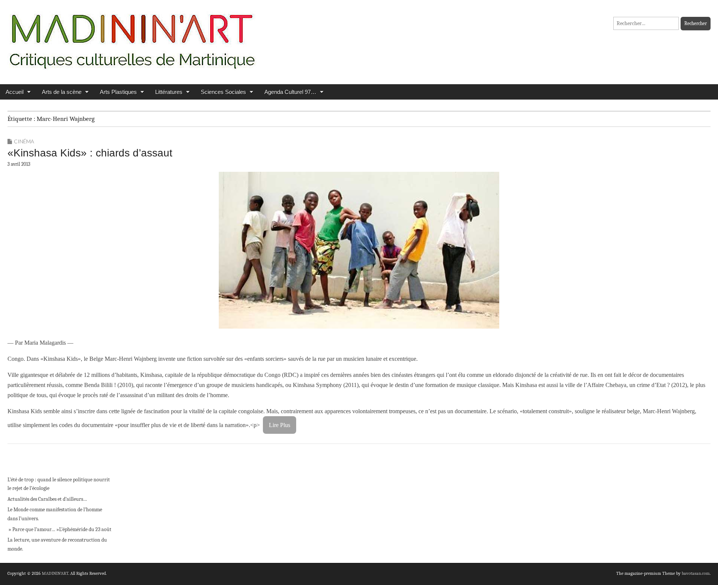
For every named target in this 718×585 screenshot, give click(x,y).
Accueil (15, 92)
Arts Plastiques (118, 92)
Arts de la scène (62, 92)
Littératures (168, 92)
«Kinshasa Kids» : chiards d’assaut (89, 153)
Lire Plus (279, 425)
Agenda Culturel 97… (290, 92)
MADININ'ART (55, 573)
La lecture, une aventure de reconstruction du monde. (57, 544)
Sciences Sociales (223, 92)
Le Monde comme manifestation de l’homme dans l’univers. (54, 514)
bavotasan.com (696, 573)
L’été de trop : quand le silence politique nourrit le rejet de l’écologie (58, 484)
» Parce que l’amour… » (33, 529)
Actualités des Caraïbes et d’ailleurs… (47, 499)
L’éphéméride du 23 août (85, 529)
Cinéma (24, 141)
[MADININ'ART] (132, 36)
